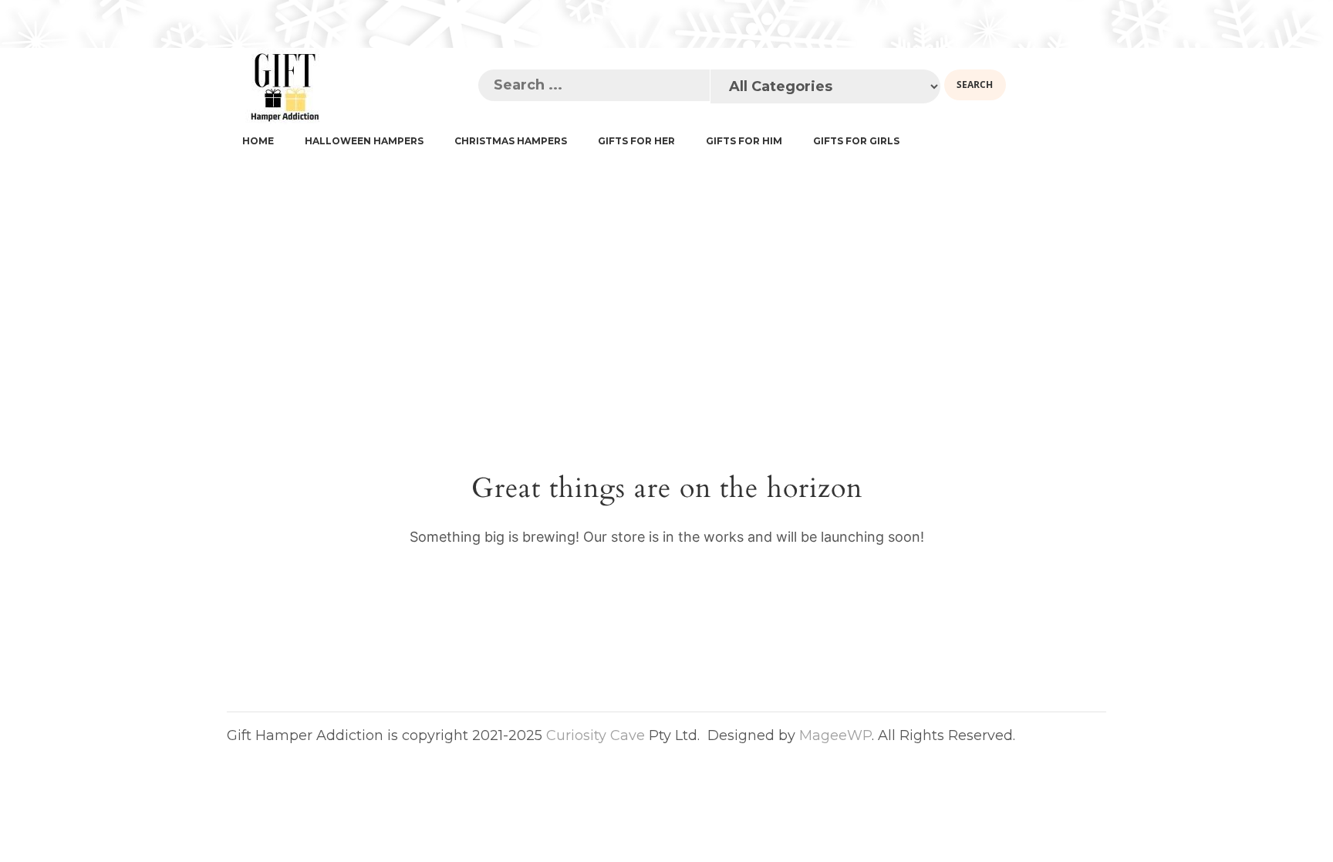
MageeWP (835, 735)
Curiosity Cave (595, 735)
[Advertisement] (666, 273)
